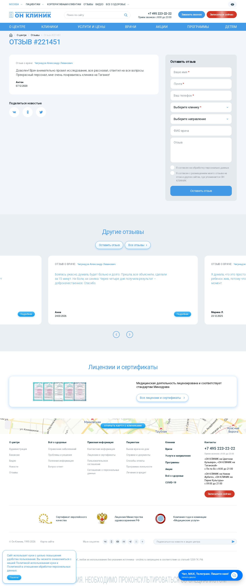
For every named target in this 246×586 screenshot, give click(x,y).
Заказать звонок (192, 14)
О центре (17, 27)
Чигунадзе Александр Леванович (54, 63)
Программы (198, 27)
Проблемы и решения (60, 455)
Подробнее (26, 314)
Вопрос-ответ (55, 466)
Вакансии (14, 455)
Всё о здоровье (174, 475)
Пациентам (33, 4)
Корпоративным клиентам (64, 4)
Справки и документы (138, 455)
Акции (162, 27)
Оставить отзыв (201, 191)
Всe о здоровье (116, 4)
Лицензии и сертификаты (101, 455)
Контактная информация (101, 449)
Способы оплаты (135, 460)
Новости (13, 466)
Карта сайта (47, 541)
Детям (231, 27)
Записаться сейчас (221, 14)
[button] (116, 334)
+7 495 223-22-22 (160, 13)
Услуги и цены (91, 27)
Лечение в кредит (136, 472)
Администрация (18, 449)
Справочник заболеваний (62, 449)
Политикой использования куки (36, 563)
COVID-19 (170, 482)
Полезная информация (60, 460)
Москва (14, 4)
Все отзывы (136, 245)
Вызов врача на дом (137, 449)
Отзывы (88, 4)
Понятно (14, 577)
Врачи (130, 27)
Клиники (49, 27)
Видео (12, 460)
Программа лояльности (139, 466)
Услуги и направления (177, 455)
